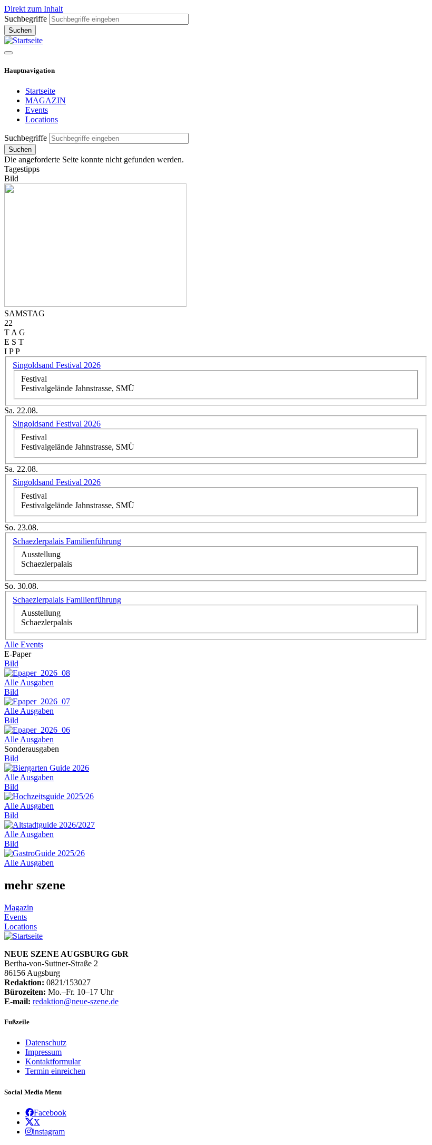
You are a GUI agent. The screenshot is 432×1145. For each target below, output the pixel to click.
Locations (41, 119)
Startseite (40, 90)
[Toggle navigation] (8, 52)
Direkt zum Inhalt (33, 8)
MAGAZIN (45, 100)
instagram (49, 1131)
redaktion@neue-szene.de (76, 1001)
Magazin (18, 907)
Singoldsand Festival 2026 (57, 365)
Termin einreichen (55, 1070)
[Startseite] (23, 40)
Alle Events (23, 644)
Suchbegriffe (25, 18)
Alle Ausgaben (29, 682)
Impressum (43, 1051)
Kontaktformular (53, 1061)
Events (36, 109)
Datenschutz (45, 1042)
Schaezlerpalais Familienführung (67, 541)
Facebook (50, 1112)
